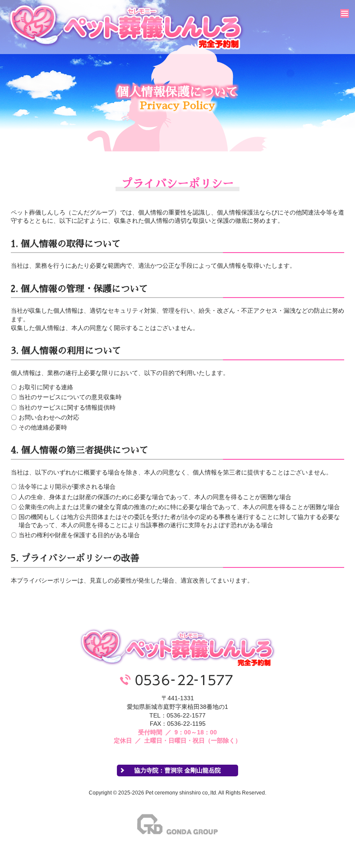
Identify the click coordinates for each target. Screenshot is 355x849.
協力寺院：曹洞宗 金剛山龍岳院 (177, 770)
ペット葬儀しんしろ (126, 26)
